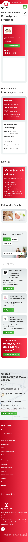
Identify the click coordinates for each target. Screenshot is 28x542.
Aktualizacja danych (6, 467)
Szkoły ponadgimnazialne (8, 440)
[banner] (6, 5)
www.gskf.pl (13, 111)
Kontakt (3, 489)
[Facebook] (3, 529)
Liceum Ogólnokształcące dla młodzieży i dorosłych (16, 319)
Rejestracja (4, 464)
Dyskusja (3, 478)
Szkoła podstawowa (6, 433)
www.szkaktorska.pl (12, 284)
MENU (25, 7)
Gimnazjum (4, 437)
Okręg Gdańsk (14, 133)
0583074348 (10, 53)
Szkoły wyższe (5, 444)
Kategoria (7, 239)
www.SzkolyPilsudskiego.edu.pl (15, 328)
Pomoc (3, 482)
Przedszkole (4, 430)
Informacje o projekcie (7, 474)
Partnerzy (3, 485)
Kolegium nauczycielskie (7, 451)
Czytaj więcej (8, 288)
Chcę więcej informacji (11, 354)
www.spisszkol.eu (12, 306)
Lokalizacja (7, 243)
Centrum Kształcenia (6, 455)
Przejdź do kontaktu (9, 413)
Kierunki (14, 239)
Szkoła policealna (17, 145)
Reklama (3, 471)
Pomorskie (13, 131)
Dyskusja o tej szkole (11, 45)
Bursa (2, 447)
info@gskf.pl (7, 41)
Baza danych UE (16, 2)
